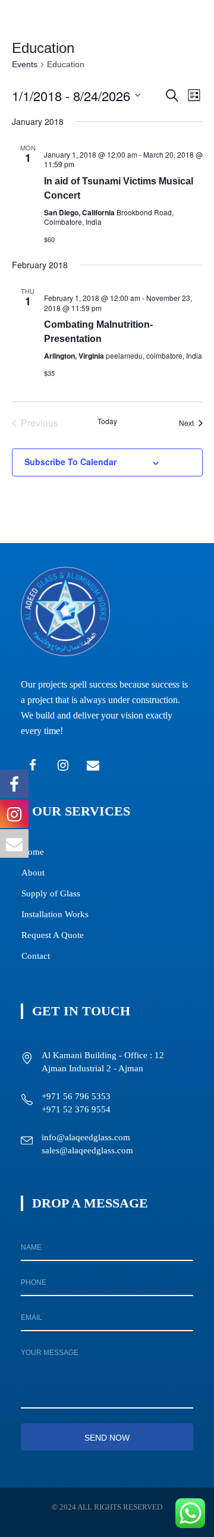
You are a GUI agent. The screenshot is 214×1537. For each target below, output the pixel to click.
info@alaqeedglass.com (86, 1137)
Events (24, 64)
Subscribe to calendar (70, 462)
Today (107, 421)
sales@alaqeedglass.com (87, 1150)
